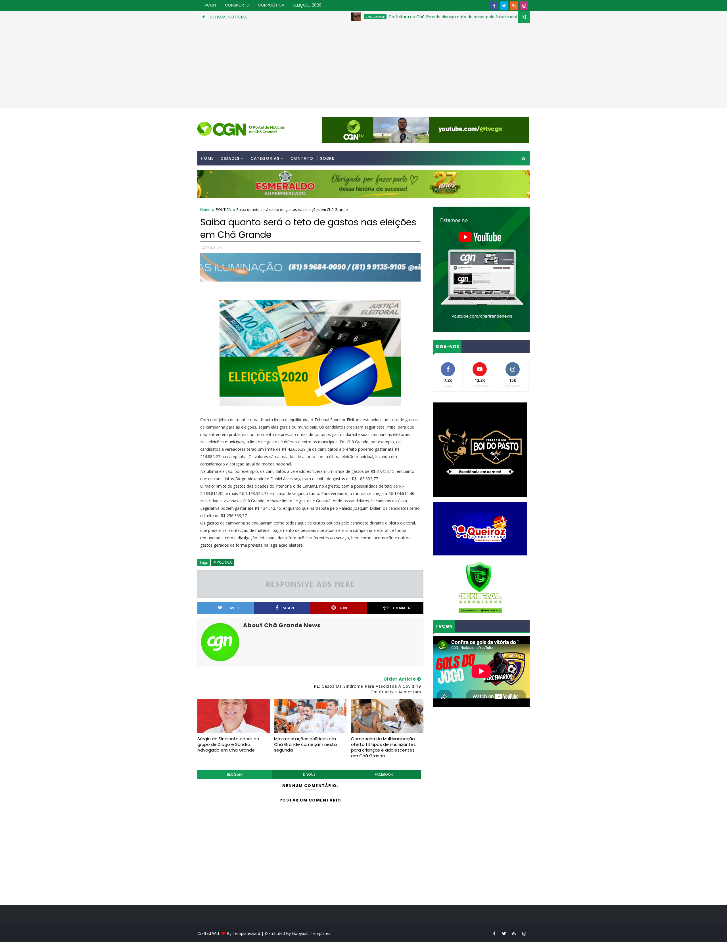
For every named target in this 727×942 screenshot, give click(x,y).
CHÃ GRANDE (336, 17)
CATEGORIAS (264, 158)
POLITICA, (214, 247)
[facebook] (494, 5)
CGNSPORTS (237, 5)
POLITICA (223, 209)
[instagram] (524, 5)
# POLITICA (223, 562)
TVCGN (209, 5)
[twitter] (504, 5)
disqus (309, 774)
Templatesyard (246, 933)
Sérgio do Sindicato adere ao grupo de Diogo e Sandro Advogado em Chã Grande (228, 744)
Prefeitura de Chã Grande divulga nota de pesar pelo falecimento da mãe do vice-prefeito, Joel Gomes (453, 17)
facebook (384, 774)
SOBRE (327, 158)
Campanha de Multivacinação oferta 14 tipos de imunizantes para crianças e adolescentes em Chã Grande (383, 747)
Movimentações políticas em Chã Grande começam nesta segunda (305, 744)
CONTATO (302, 158)
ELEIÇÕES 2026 (307, 5)
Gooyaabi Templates (311, 933)
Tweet (233, 608)
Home (207, 158)
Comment (403, 608)
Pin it (346, 608)
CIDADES (229, 158)
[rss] (514, 5)
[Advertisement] (363, 65)
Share (289, 608)
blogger (235, 774)
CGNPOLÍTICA (271, 5)
